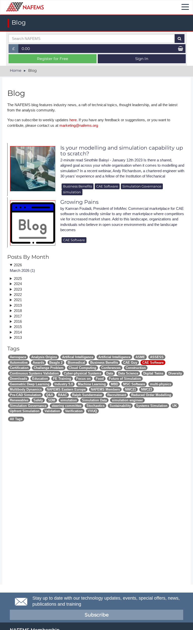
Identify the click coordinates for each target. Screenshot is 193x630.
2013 (18, 337)
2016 (18, 321)
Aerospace (18, 357)
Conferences (111, 368)
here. (73, 120)
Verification (74, 411)
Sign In (141, 58)
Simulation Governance (141, 186)
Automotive (19, 362)
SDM (51, 400)
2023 (18, 289)
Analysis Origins (44, 357)
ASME (140, 357)
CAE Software (107, 186)
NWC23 (146, 389)
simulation (72, 192)
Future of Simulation (125, 379)
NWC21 (130, 389)
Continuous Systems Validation (34, 373)
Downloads (18, 379)
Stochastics (95, 406)
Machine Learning (92, 384)
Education (40, 379)
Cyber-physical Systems (82, 373)
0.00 (26, 48)
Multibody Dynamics (26, 389)
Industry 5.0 (64, 384)
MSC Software (134, 384)
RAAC (62, 395)
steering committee (66, 406)
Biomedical (76, 362)
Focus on (83, 379)
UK (174, 406)
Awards (38, 362)
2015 (18, 327)
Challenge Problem (49, 368)
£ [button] (15, 49)
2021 (18, 300)
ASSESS (157, 357)
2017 (18, 316)
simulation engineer (127, 400)
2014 (18, 332)
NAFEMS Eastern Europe (66, 389)
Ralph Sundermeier (87, 395)
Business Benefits (77, 186)
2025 (18, 278)
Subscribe (97, 615)
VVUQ (92, 411)
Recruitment (116, 395)
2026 (18, 265)
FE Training (62, 379)
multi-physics (160, 384)
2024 (18, 284)
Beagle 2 (56, 362)
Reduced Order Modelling (151, 395)
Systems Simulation (151, 406)
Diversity (175, 373)
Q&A (49, 395)
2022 (18, 294)
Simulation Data (94, 400)
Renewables (19, 400)
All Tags (16, 419)
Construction (136, 368)
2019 (18, 305)
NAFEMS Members (105, 389)
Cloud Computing (82, 368)
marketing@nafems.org (78, 125)
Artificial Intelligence (114, 357)
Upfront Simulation (24, 411)
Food (100, 379)
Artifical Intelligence (77, 357)
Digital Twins (153, 373)
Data (109, 373)
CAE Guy (130, 362)
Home (15, 70)
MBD (114, 384)
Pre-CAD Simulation (25, 395)
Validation (52, 411)
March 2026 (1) (22, 270)
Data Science (128, 373)
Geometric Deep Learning (30, 384)
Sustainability (120, 406)
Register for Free (52, 58)
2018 (18, 310)
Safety (38, 400)
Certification (19, 368)
